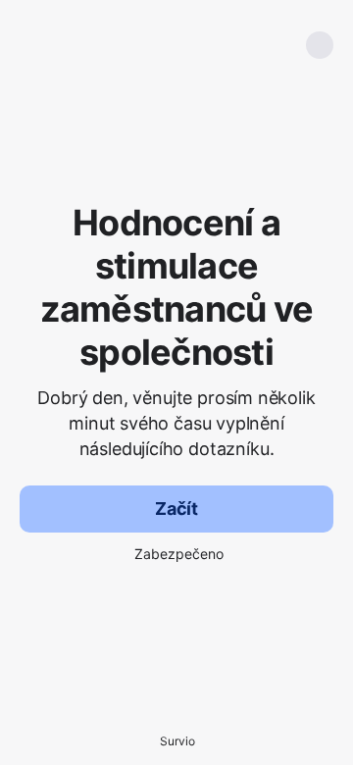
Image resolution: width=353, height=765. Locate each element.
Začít (176, 508)
